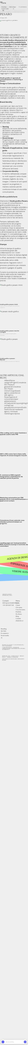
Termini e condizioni (12, 657)
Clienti (18, 605)
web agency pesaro (12, 392)
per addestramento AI (11, 401)
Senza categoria (9, 381)
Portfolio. (18, 612)
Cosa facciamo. (20, 609)
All (5, 380)
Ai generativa (9, 386)
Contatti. (18, 618)
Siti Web (3, 631)
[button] (3, 10)
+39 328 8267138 (8, 605)
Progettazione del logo (10, 140)
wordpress (16, 414)
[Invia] (25, 1042)
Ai (1, 638)
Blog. (17, 616)
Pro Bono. (19, 614)
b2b (13, 403)
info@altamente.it (10, 603)
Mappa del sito (6, 656)
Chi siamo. (19, 607)
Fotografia (13, 391)
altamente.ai (19, 621)
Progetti (14, 382)
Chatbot (9, 403)
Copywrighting (20, 403)
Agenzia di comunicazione (10, 398)
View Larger (14, 318)
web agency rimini (13, 410)
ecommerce (17, 407)
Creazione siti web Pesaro (9, 659)
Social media (15, 409)
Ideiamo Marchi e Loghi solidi (11, 111)
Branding (4, 629)
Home (17, 603)
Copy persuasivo (9, 406)
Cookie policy (15, 656)
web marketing (11, 412)
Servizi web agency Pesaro (12, 395)
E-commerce (5, 633)
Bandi (8, 380)
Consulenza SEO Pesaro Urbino (12, 389)
